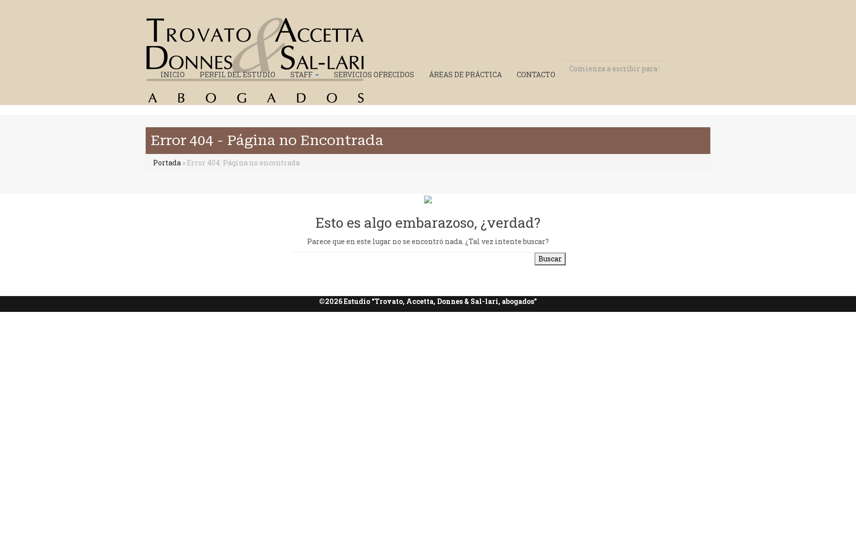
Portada (167, 162)
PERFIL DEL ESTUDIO (237, 74)
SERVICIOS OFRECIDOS (374, 74)
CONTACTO (536, 74)
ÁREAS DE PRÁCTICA (465, 74)
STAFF (302, 74)
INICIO (172, 74)
